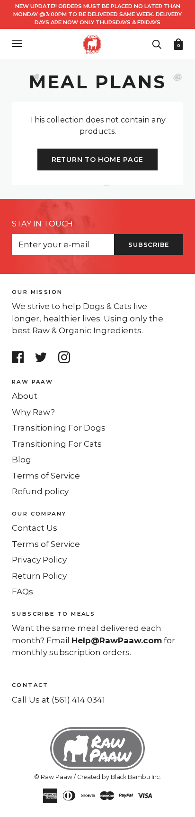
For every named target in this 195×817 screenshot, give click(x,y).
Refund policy (40, 491)
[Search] (156, 43)
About (24, 396)
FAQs (22, 591)
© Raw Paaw (53, 776)
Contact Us (34, 528)
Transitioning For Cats (57, 444)
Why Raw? (33, 412)
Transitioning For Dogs (59, 427)
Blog (21, 459)
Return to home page (97, 159)
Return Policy (39, 576)
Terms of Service (46, 475)
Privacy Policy (39, 559)
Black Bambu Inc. (136, 776)
